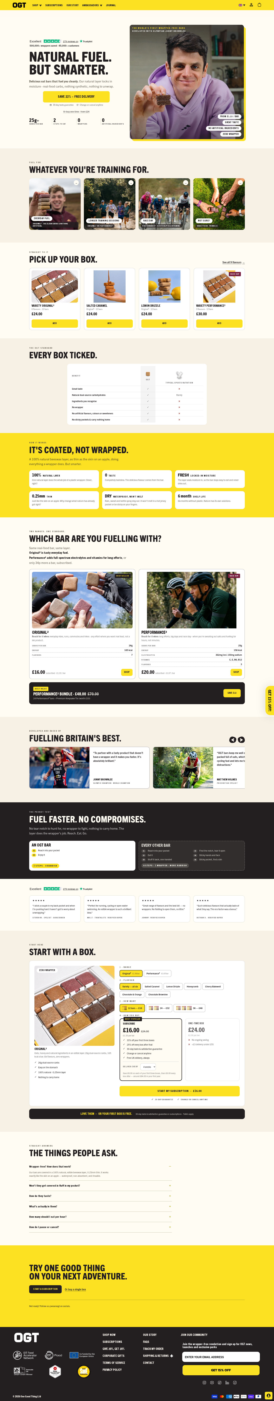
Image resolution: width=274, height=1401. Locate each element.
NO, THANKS (106, 740)
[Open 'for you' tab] (268, 1395)
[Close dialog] (194, 654)
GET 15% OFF (106, 715)
